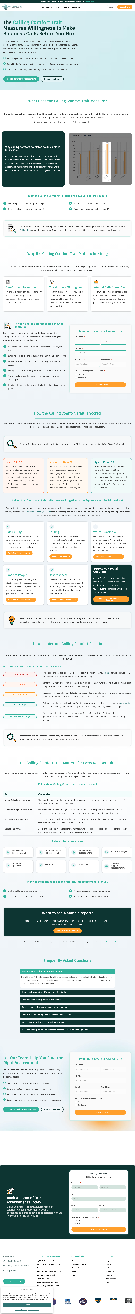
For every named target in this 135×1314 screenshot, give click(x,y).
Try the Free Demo (99, 1229)
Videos (108, 1282)
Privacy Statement (33, 1310)
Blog (107, 1261)
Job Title (79, 348)
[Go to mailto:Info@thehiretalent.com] (16, 1266)
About (73, 1261)
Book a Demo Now (100, 385)
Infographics (110, 1271)
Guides (108, 1268)
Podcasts (109, 1275)
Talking (107, 673)
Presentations (111, 1279)
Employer (81, 374)
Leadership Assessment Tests (47, 1282)
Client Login (75, 1268)
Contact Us (75, 1271)
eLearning (109, 1264)
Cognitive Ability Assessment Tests (49, 1271)
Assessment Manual (78, 1264)
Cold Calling (25, 230)
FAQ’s (73, 1275)
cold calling (125, 703)
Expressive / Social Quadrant (38, 512)
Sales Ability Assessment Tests (48, 1286)
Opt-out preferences (20, 1310)
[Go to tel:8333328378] (16, 1261)
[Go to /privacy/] (16, 1256)
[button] (50, 1289)
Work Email (80, 360)
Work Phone (106, 360)
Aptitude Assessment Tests (47, 1261)
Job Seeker (82, 378)
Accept (27, 1305)
